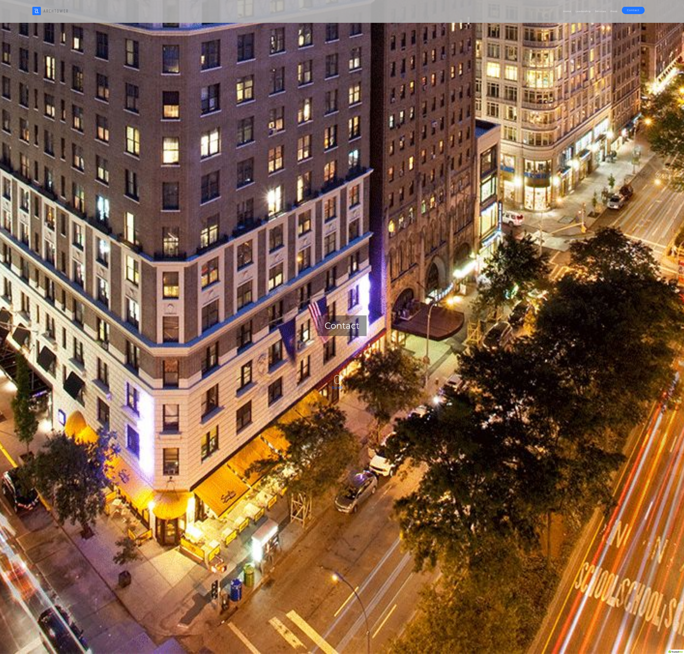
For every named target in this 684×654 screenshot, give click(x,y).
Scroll (337, 387)
